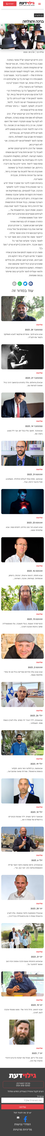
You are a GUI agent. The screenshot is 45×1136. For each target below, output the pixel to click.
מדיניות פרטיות (22, 1129)
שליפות (39, 324)
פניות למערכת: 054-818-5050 (23, 1084)
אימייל (40, 1096)
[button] (40, 4)
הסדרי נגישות (22, 1124)
